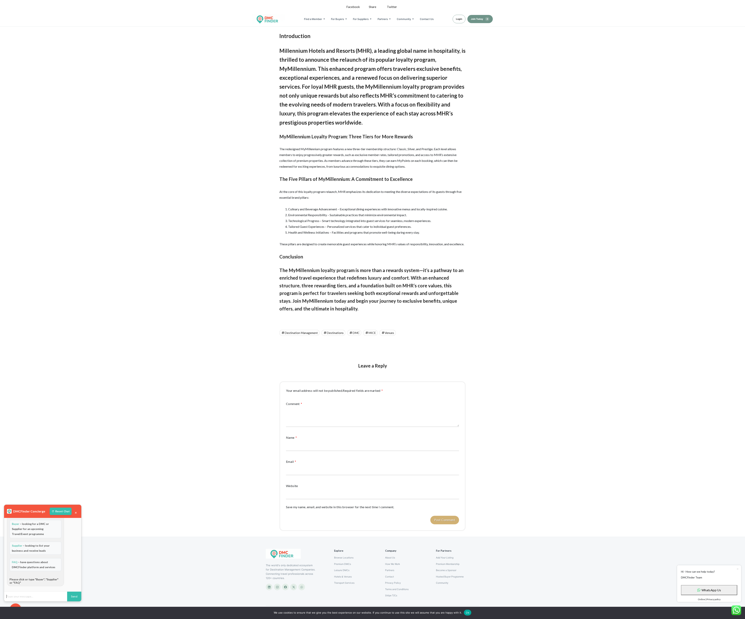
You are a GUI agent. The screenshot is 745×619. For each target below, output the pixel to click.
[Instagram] (277, 587)
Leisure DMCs (341, 570)
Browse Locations (343, 557)
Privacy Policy (393, 582)
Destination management (301, 333)
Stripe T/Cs (391, 595)
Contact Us (427, 19)
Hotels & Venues (343, 576)
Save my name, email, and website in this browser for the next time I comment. (340, 507)
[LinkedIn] (269, 587)
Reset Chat (62, 511)
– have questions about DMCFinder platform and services (33, 564)
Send (74, 596)
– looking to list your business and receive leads (31, 548)
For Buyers (337, 19)
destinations (335, 333)
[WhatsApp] (301, 587)
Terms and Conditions (397, 589)
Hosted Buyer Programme (450, 576)
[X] (293, 587)
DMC (356, 333)
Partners (383, 19)
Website (292, 486)
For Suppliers (361, 19)
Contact (389, 576)
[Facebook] (285, 587)
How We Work (392, 564)
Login (459, 18)
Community (404, 19)
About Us (390, 557)
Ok (467, 612)
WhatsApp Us (711, 590)
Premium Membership (447, 564)
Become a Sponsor (446, 570)
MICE (372, 333)
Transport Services (344, 582)
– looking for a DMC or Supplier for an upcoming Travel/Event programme (30, 529)
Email (291, 461)
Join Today (479, 18)
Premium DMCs (342, 564)
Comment (294, 404)
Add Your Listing (444, 557)
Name (291, 437)
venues (389, 333)
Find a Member (313, 19)
